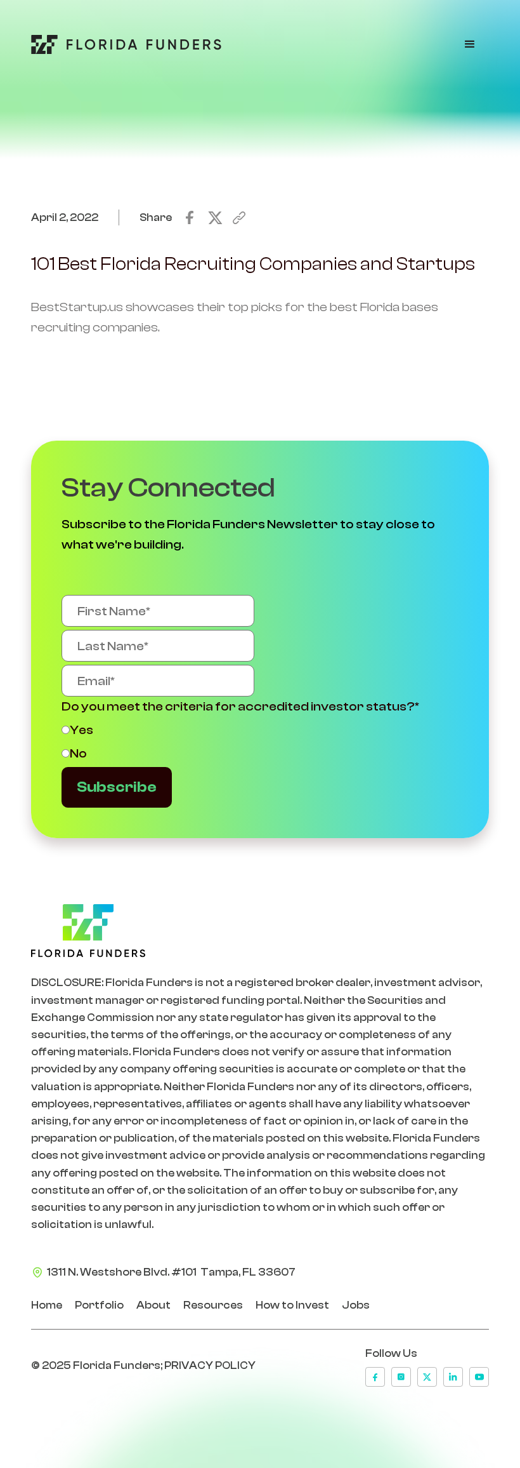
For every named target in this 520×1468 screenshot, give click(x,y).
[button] (470, 44)
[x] (427, 1377)
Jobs (356, 1305)
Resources (213, 1305)
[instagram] (401, 1377)
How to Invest (292, 1305)
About (153, 1305)
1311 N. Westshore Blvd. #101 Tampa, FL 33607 (171, 1272)
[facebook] (375, 1377)
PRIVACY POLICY (210, 1365)
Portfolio (99, 1305)
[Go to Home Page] (126, 44)
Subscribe (117, 787)
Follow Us (391, 1353)
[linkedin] (453, 1377)
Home (46, 1305)
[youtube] (479, 1377)
